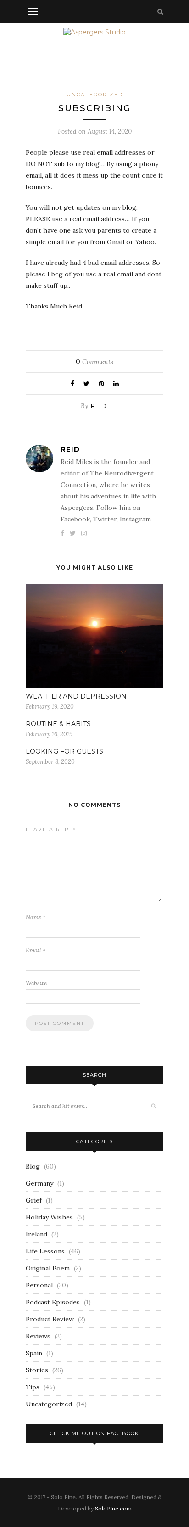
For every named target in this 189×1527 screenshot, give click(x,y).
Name (36, 917)
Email (36, 950)
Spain (34, 1353)
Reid (99, 405)
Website (36, 983)
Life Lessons (45, 1251)
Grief (34, 1200)
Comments (94, 362)
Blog (33, 1166)
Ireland (36, 1234)
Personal (39, 1285)
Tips (32, 1387)
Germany (39, 1183)
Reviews (38, 1336)
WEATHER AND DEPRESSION (76, 696)
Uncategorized (95, 94)
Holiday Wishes (49, 1217)
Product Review (50, 1319)
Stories (37, 1370)
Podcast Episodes (53, 1302)
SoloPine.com (113, 1508)
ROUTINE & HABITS (58, 724)
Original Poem (48, 1268)
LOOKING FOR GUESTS (64, 751)
